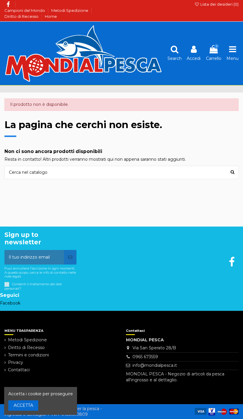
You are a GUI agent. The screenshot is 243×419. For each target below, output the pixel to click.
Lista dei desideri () (219, 4)
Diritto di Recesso (21, 16)
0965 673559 (145, 356)
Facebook (10, 303)
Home (51, 16)
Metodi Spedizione (70, 10)
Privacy (15, 362)
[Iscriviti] (70, 257)
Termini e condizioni (28, 355)
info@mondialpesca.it (154, 365)
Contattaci (19, 369)
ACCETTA (23, 405)
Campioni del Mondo (25, 10)
